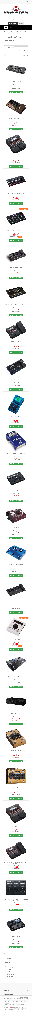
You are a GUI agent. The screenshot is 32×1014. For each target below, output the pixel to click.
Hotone (9, 971)
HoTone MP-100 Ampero (16, 81)
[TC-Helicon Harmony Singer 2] (16, 441)
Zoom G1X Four (16, 341)
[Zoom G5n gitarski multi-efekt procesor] (16, 590)
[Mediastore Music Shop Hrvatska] (16, 9)
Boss (9, 966)
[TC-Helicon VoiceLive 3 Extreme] (16, 664)
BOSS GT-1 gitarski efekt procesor (16, 379)
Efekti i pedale (14, 31)
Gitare (8, 31)
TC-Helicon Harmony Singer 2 (16, 453)
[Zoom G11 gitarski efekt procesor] (16, 181)
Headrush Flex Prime (16, 267)
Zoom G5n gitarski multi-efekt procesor (16, 602)
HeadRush (10, 969)
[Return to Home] (4, 32)
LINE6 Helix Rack (16, 713)
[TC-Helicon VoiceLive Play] (16, 553)
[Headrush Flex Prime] (16, 255)
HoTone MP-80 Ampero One (16, 118)
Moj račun (6, 990)
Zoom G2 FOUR (16, 936)
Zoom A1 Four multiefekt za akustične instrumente (16, 825)
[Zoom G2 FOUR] (16, 925)
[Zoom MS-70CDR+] (16, 404)
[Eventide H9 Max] (16, 627)
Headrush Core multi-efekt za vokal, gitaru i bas (16, 305)
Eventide (10, 967)
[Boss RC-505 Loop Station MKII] (16, 218)
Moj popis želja (27, 2)
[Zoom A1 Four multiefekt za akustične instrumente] (16, 813)
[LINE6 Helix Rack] (16, 701)
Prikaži (21, 50)
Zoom (9, 978)
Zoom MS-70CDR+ (16, 416)
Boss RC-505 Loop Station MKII (16, 230)
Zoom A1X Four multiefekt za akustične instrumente (16, 863)
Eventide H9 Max (16, 639)
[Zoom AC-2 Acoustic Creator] (16, 739)
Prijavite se (17, 20)
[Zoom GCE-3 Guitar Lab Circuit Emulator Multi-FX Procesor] (16, 887)
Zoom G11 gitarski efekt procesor (16, 193)
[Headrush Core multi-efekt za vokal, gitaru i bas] (16, 293)
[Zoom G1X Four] (16, 330)
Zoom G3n (16, 490)
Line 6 (9, 973)
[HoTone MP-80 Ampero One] (16, 107)
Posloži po (11, 47)
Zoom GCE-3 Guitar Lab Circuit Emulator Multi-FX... (16, 900)
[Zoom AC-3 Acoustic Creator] (16, 776)
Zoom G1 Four (16, 156)
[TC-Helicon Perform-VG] (16, 516)
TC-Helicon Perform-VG (16, 527)
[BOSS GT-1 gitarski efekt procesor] (16, 367)
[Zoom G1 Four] (16, 144)
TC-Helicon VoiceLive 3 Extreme (16, 676)
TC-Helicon (10, 974)
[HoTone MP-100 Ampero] (16, 69)
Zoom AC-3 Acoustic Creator (16, 788)
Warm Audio (11, 976)
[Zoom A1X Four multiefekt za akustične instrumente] (16, 850)
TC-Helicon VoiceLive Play (16, 565)
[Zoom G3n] (16, 478)
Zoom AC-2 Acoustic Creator (16, 750)
